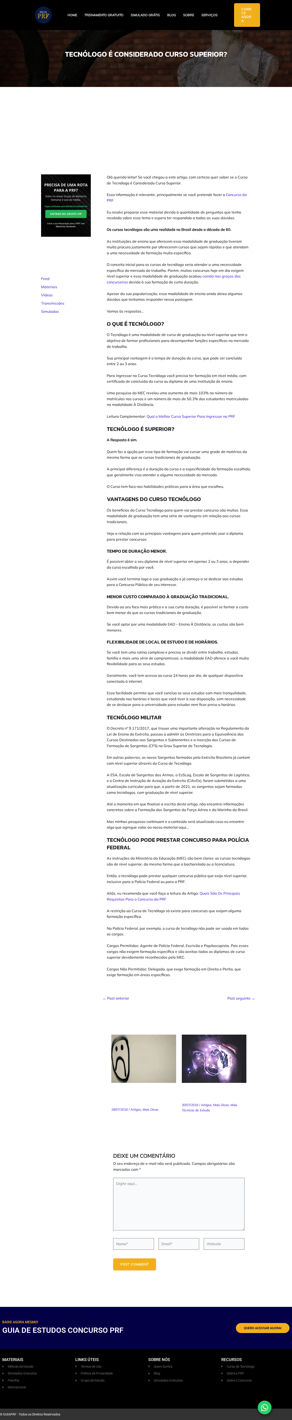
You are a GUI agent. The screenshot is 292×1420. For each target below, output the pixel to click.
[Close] (173, 675)
